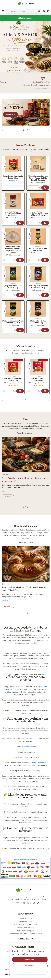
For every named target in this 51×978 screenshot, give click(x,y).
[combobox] (23, 11)
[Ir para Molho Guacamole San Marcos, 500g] (38, 236)
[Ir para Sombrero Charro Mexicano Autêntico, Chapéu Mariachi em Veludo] (13, 236)
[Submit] (39, 11)
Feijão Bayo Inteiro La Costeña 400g (15, 379)
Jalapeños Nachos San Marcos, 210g (13, 287)
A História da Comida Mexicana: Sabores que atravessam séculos (24, 479)
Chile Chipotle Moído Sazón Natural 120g (13, 214)
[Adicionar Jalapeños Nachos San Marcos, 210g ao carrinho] (20, 295)
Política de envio (25, 921)
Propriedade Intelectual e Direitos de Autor (25, 934)
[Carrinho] (48, 11)
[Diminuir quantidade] (29, 188)
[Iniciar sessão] (44, 11)
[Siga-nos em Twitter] (28, 903)
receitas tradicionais (29, 747)
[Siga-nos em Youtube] (31, 903)
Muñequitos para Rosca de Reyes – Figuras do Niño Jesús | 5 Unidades (38, 178)
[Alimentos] (26, 112)
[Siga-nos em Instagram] (21, 903)
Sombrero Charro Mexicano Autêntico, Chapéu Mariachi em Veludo (13, 250)
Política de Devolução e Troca (25, 924)
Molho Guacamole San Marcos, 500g (38, 249)
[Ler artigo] (26, 454)
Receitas (5, 601)
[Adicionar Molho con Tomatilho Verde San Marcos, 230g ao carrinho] (20, 330)
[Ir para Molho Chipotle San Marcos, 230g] (38, 309)
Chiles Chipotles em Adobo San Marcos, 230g (38, 287)
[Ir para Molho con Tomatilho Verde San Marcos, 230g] (13, 309)
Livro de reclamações (25, 930)
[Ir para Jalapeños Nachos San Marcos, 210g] (13, 274)
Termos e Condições (26, 918)
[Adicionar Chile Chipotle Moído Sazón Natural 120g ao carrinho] (20, 223)
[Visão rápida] (4, 166)
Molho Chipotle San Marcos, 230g (38, 322)
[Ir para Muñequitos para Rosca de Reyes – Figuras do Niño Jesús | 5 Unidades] (38, 164)
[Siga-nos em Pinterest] (38, 903)
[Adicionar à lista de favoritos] (4, 161)
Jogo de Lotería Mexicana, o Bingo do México (38, 214)
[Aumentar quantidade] (39, 188)
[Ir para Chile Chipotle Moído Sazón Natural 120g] (13, 201)
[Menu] (3, 11)
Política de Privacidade (25, 927)
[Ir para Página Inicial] (25, 4)
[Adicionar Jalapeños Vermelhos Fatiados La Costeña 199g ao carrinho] (47, 391)
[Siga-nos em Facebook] (24, 903)
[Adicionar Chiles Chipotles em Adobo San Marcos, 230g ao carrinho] (45, 295)
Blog (4, 491)
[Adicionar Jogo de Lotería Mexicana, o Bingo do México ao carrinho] (45, 223)
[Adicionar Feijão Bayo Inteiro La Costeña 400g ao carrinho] (22, 391)
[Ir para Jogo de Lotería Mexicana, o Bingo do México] (38, 201)
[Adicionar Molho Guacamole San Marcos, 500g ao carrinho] (45, 260)
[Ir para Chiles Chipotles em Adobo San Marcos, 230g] (38, 274)
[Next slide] (47, 68)
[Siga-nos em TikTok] (34, 903)
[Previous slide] (4, 68)
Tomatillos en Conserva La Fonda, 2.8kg (13, 177)
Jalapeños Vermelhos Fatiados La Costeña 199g (40, 379)
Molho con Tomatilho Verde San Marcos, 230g (13, 322)
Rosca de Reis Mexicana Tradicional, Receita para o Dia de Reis (24, 589)
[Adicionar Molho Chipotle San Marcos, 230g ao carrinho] (45, 330)
